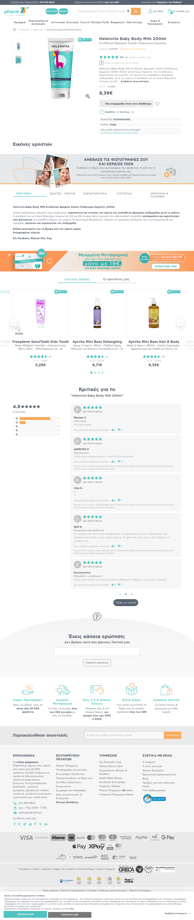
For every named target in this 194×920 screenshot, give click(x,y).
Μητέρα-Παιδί (100, 22)
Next (180, 323)
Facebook (15, 824)
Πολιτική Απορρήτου (73, 890)
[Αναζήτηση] (136, 11)
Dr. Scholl (67, 869)
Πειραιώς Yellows (109, 786)
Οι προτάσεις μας (116, 279)
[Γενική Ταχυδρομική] (75, 857)
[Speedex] (91, 857)
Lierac (36, 869)
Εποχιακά (72, 22)
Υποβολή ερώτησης (97, 663)
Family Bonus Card (111, 766)
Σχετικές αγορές (77, 279)
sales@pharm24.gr (29, 812)
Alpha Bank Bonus (110, 778)
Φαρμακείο (117, 22)
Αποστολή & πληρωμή (159, 195)
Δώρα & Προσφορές (155, 22)
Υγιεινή (85, 22)
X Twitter (40, 824)
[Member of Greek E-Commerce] (126, 869)
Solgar (56, 869)
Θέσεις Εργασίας (153, 770)
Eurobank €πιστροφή (112, 782)
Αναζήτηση (172, 735)
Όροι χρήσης (50, 890)
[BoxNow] (104, 857)
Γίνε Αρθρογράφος (154, 790)
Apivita (46, 869)
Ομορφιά (20, 22)
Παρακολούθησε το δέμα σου (74, 778)
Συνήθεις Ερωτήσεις (68, 782)
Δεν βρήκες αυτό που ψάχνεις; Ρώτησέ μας (97, 642)
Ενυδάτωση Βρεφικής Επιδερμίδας (119, 133)
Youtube (30, 824)
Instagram (19, 824)
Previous (14, 323)
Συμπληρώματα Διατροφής (38, 22)
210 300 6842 (27, 803)
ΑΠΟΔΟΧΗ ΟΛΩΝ (25, 914)
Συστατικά (124, 193)
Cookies (92, 890)
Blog (145, 779)
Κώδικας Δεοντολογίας (113, 890)
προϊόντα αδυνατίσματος (28, 776)
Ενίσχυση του (162, 2)
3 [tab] (98, 372)
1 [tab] (91, 372)
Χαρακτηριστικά (95, 193)
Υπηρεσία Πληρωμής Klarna (116, 794)
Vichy (99, 869)
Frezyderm (24, 869)
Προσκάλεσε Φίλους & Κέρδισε (113, 772)
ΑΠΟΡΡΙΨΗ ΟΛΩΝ (69, 915)
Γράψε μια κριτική (125, 602)
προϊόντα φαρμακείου (26, 780)
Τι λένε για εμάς (152, 766)
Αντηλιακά (58, 22)
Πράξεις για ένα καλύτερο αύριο (158, 785)
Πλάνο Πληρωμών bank (116, 790)
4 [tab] (102, 372)
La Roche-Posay (84, 869)
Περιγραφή (24, 193)
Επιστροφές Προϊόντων (70, 774)
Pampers (110, 869)
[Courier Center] (118, 857)
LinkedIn (46, 824)
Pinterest (35, 824)
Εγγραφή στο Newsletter (71, 790)
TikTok (25, 824)
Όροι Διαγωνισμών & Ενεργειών (69, 796)
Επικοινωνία (63, 786)
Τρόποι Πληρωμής (67, 766)
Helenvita (19, 207)
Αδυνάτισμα (134, 22)
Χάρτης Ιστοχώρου (140, 890)
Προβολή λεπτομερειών (176, 913)
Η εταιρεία (148, 762)
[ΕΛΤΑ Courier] (61, 857)
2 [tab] (95, 372)
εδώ (72, 909)
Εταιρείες (174, 22)
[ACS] (132, 857)
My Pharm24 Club (110, 762)
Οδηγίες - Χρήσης (62, 193)
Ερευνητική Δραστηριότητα (159, 774)
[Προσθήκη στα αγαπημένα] (157, 104)
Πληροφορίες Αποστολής (71, 770)
